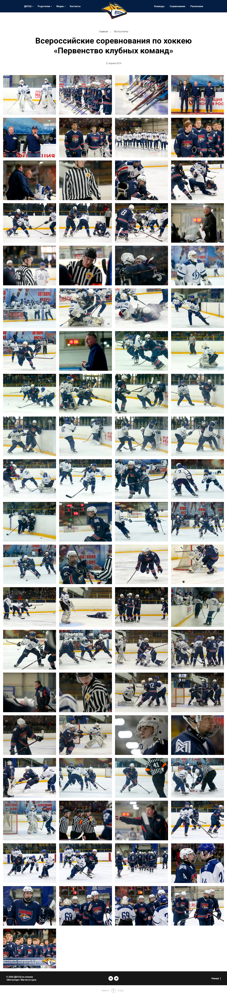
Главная (103, 31)
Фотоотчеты (121, 31)
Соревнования (177, 6)
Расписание (196, 6)
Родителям (44, 6)
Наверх (215, 978)
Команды (159, 6)
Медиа (60, 6)
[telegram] (116, 978)
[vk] (110, 978)
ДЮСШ (28, 6)
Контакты (75, 6)
